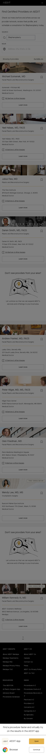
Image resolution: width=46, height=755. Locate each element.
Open (36, 741)
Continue (36, 750)
